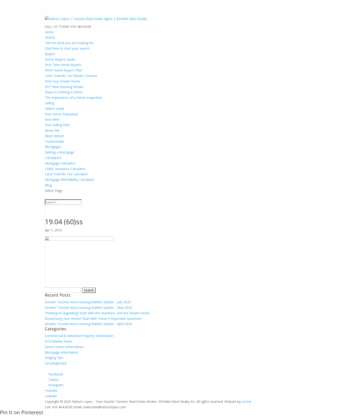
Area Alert (52, 119)
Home (49, 32)
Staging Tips (54, 357)
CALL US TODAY (57, 26)
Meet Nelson (54, 136)
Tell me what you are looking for (69, 43)
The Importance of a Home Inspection (73, 97)
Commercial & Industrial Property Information (79, 336)
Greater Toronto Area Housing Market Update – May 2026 (88, 307)
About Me (52, 130)
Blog (48, 185)
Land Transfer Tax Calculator (66, 174)
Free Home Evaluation (61, 114)
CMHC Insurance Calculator (65, 169)
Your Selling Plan (57, 125)
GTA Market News (58, 341)
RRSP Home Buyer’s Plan (63, 70)
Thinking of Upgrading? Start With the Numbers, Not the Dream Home (97, 313)
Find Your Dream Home (62, 81)
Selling (49, 103)
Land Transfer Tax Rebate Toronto (71, 76)
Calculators (53, 158)
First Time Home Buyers (63, 64)
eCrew (246, 401)
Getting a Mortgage (59, 152)
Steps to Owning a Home (63, 92)
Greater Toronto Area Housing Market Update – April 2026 (88, 324)
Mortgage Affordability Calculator (69, 179)
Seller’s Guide (54, 108)
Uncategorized (55, 363)
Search (50, 37)
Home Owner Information (64, 347)
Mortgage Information (61, 352)
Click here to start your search (67, 48)
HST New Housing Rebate (64, 87)
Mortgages (53, 147)
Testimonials (54, 141)
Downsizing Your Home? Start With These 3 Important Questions (93, 318)
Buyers (50, 54)
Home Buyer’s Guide (60, 59)
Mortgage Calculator (60, 163)
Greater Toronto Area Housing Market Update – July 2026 (88, 302)
